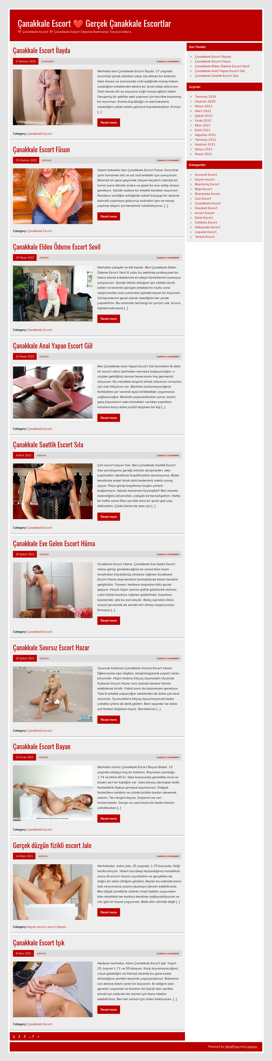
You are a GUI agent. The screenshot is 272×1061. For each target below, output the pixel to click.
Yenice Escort (205, 237)
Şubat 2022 (204, 116)
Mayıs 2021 (204, 149)
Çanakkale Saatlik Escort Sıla (48, 444)
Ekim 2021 (203, 125)
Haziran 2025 (205, 101)
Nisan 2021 (203, 154)
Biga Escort (203, 189)
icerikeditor (48, 61)
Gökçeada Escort (207, 227)
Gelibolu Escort (206, 222)
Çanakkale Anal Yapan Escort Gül (53, 345)
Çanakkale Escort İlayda (41, 50)
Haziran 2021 (205, 144)
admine (46, 160)
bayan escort (36, 927)
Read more (109, 122)
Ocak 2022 (203, 120)
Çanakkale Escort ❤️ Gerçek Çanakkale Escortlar (94, 23)
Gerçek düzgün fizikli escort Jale (52, 845)
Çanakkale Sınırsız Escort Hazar (51, 647)
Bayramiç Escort (207, 184)
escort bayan (57, 927)
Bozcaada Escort (207, 194)
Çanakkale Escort (39, 134)
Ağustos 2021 (205, 135)
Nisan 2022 (203, 106)
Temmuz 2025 (205, 96)
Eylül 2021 (203, 130)
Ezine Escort (204, 217)
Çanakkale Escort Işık (38, 942)
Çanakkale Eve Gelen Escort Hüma (54, 543)
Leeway (251, 1046)
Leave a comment (168, 61)
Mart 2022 (203, 111)
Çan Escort (203, 198)
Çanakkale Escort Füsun (41, 149)
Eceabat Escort (206, 208)
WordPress (232, 1046)
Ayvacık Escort (206, 175)
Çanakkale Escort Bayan (41, 746)
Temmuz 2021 (205, 139)
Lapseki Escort (206, 232)
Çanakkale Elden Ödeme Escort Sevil (57, 247)
